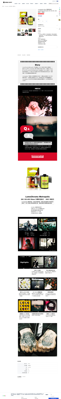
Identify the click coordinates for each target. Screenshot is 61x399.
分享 (39, 49)
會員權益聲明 (36, 398)
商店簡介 (22, 397)
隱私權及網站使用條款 (24, 398)
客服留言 (36, 397)
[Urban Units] (7, 2)
